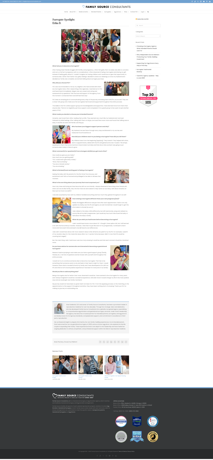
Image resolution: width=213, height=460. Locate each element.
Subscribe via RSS (143, 19)
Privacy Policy (131, 453)
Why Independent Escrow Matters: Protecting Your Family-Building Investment (115, 377)
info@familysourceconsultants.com (32, 1)
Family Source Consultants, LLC (61, 402)
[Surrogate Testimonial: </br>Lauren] (64, 356)
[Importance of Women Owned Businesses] (137, 438)
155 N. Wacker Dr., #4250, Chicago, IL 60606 (133, 405)
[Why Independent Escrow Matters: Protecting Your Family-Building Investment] (117, 356)
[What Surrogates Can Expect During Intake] (91, 356)
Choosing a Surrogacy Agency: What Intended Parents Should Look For (147, 48)
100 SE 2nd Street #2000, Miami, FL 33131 (133, 409)
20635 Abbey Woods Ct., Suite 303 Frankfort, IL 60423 (136, 407)
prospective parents (99, 412)
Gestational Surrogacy (64, 410)
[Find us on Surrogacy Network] (148, 85)
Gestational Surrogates (59, 414)
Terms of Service (123, 453)
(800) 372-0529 (133, 413)
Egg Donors (72, 414)
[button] (148, 11)
